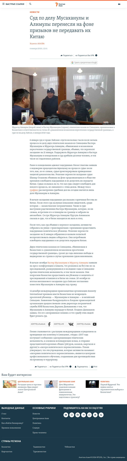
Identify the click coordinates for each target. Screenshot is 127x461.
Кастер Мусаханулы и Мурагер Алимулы (68, 263)
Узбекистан (70, 447)
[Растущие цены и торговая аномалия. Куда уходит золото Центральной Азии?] (9, 384)
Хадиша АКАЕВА (37, 44)
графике (34, 190)
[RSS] (101, 414)
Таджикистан (39, 447)
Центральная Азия (26, 382)
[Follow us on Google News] (95, 414)
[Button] (66, 55)
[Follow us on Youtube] (66, 414)
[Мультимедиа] (119, 4)
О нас (3, 414)
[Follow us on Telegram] (83, 414)
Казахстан (6, 447)
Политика (104, 382)
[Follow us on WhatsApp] (89, 414)
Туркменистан (39, 452)
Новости (34, 12)
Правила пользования (11, 428)
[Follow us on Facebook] (77, 414)
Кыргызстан (6, 452)
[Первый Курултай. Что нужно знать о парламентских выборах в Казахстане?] (92, 384)
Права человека (39, 433)
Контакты (5, 419)
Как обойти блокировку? (12, 423)
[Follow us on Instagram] (71, 414)
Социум (35, 428)
